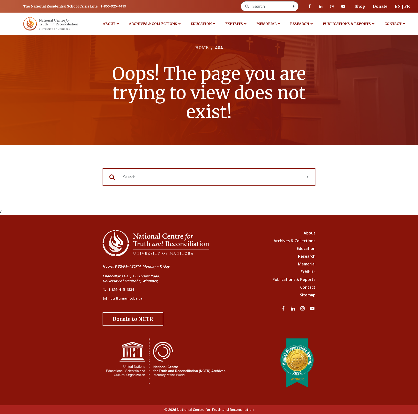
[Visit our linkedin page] (320, 6)
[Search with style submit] (294, 6)
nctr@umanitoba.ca (125, 298)
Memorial (266, 24)
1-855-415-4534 (121, 289)
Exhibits (234, 24)
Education (201, 24)
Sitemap (307, 295)
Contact (393, 24)
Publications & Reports (347, 24)
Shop (360, 6)
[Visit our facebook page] (309, 6)
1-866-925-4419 (113, 6)
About (109, 24)
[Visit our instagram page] (332, 6)
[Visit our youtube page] (343, 6)
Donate (380, 6)
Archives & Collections (153, 24)
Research (299, 24)
